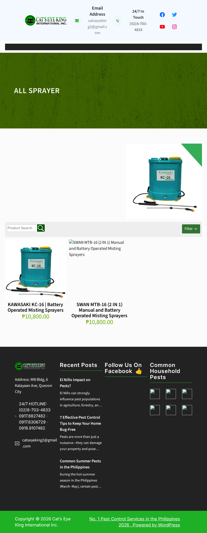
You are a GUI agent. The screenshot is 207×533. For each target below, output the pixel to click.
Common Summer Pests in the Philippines (80, 464)
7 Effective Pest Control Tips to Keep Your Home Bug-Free (80, 423)
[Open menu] (103, 47)
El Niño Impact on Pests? (75, 383)
